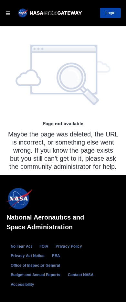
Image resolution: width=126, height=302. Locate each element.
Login (110, 12)
